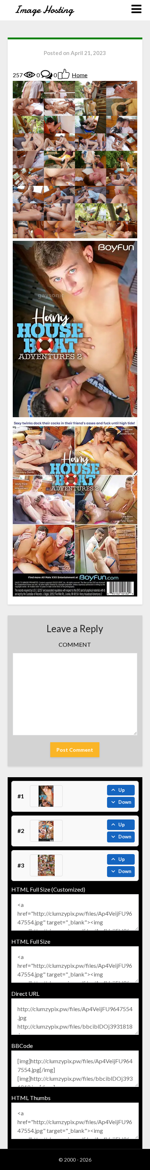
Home (79, 74)
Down (124, 802)
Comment (75, 644)
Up (121, 790)
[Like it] (64, 74)
